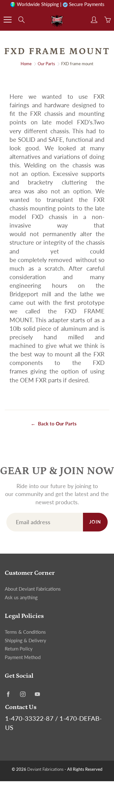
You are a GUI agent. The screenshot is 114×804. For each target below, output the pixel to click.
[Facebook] (8, 694)
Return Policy (19, 648)
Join (95, 521)
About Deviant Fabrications (33, 589)
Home (26, 63)
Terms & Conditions (25, 632)
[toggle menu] (7, 19)
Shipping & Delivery (25, 640)
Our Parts (46, 63)
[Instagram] (22, 694)
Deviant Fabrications (45, 769)
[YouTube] (37, 694)
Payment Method (23, 657)
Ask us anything (21, 597)
